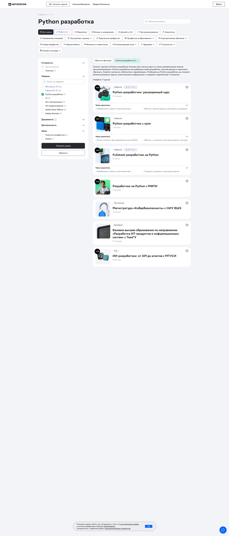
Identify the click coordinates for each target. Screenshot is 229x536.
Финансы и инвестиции (97, 44)
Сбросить (63, 153)
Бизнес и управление (104, 32)
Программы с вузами (79, 38)
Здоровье (147, 44)
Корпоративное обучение (172, 38)
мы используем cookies (129, 524)
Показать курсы (63, 146)
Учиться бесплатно (81, 4)
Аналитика (170, 32)
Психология (166, 44)
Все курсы (50, 15)
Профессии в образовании (139, 38)
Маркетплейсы (73, 44)
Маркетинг (82, 32)
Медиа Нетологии (101, 4)
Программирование (148, 32)
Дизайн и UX (127, 32)
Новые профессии (50, 44)
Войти (219, 4)
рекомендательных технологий (117, 528)
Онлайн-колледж (50, 51)
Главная (41, 15)
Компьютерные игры (124, 44)
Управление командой (52, 38)
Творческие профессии (109, 38)
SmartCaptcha (109, 526)
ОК (148, 526)
